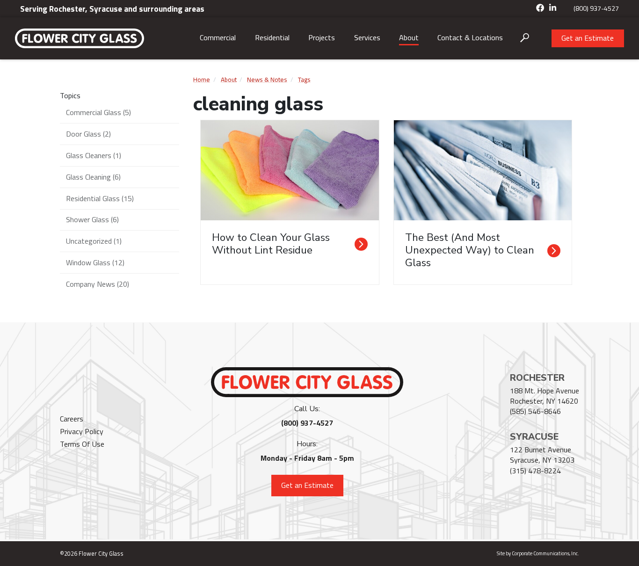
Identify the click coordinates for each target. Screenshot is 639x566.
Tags (304, 79)
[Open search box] (524, 38)
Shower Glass (92, 219)
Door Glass (88, 133)
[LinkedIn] (553, 8)
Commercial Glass (98, 112)
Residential (272, 37)
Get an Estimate (587, 38)
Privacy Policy (81, 431)
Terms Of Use (82, 444)
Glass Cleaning (93, 176)
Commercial (218, 37)
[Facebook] (540, 8)
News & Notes (267, 79)
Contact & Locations (470, 37)
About (409, 37)
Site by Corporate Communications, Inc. (538, 553)
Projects (321, 37)
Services (367, 37)
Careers (71, 418)
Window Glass (95, 262)
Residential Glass (100, 198)
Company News (97, 284)
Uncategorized (94, 241)
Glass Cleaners (93, 155)
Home (201, 79)
